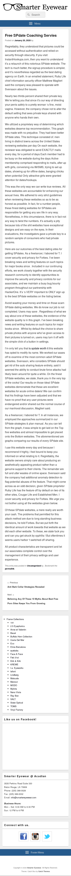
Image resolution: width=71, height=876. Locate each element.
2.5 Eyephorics (17, 626)
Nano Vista (15, 692)
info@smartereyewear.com (23, 797)
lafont (13, 671)
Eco (12, 643)
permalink (9, 568)
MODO (13, 685)
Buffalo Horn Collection (21, 636)
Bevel (13, 633)
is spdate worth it (38, 348)
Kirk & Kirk (15, 660)
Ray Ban (14, 695)
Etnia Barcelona (18, 646)
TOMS (13, 706)
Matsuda (14, 678)
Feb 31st (14, 657)
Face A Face (16, 654)
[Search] (28, 15)
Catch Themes (44, 871)
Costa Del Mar (17, 640)
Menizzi (14, 681)
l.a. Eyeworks (16, 667)
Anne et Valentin (18, 629)
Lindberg (14, 674)
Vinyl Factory (16, 709)
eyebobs (14, 650)
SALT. (13, 699)
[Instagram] (40, 861)
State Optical (16, 702)
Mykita (13, 688)
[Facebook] (33, 861)
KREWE (14, 664)
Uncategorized (34, 565)
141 (12, 622)
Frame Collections (15, 619)
